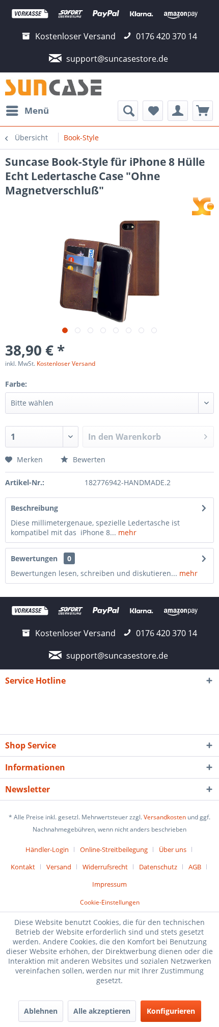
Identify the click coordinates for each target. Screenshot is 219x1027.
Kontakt (23, 866)
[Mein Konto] (178, 111)
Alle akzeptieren (101, 1011)
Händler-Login (47, 849)
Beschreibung (34, 508)
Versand (58, 866)
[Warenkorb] (203, 111)
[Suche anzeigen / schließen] (128, 111)
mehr (126, 532)
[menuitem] (27, 111)
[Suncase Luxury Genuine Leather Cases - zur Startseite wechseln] (53, 86)
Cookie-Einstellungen (110, 902)
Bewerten (88, 459)
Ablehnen (41, 1011)
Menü (36, 110)
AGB (194, 866)
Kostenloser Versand (66, 363)
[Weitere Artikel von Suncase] (203, 206)
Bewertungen (34, 558)
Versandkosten (165, 817)
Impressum (109, 884)
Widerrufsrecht (105, 866)
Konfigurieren (171, 1011)
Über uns (172, 849)
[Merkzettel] (153, 111)
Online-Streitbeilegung (114, 849)
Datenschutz (158, 866)
